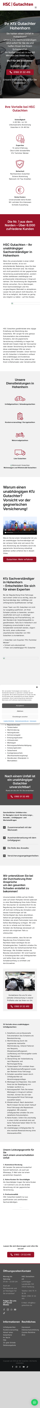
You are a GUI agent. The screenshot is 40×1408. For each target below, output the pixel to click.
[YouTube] (15, 1293)
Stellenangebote (9, 1328)
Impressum (33, 721)
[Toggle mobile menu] (36, 7)
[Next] (33, 972)
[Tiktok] (4, 1296)
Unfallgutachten (9, 1310)
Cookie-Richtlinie (9, 721)
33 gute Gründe (9, 1326)
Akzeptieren (20, 705)
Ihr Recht (6, 1320)
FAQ (4, 1323)
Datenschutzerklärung (22, 721)
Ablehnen (20, 711)
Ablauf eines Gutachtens (8, 1316)
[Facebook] (4, 1293)
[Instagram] (8, 1293)
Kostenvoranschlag (10, 1313)
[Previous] (6, 972)
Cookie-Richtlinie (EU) (28, 1316)
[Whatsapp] (11, 1293)
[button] (37, 687)
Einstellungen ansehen (20, 716)
